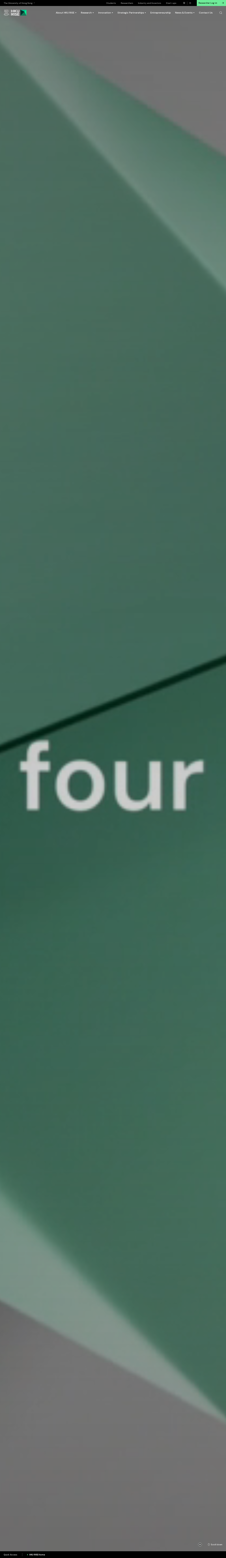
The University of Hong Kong (18, 3)
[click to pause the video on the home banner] (200, 1544)
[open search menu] (220, 12)
